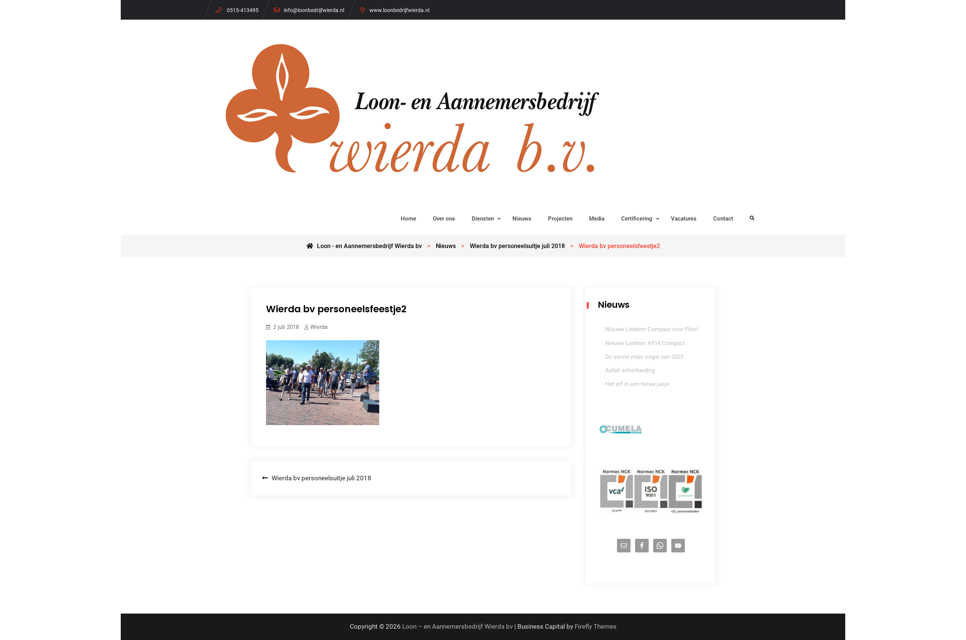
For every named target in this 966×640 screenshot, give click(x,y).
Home (408, 218)
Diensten (483, 218)
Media (597, 218)
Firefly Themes (596, 626)
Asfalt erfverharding (630, 370)
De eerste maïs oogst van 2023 (644, 356)
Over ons (444, 218)
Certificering (636, 218)
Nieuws (521, 218)
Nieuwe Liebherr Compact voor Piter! (651, 329)
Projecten (560, 218)
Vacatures (684, 218)
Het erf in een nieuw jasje (637, 384)
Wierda (319, 327)
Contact (723, 218)
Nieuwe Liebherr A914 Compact (645, 343)
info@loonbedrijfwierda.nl (314, 10)
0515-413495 (242, 10)
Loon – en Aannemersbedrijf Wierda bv (457, 626)
